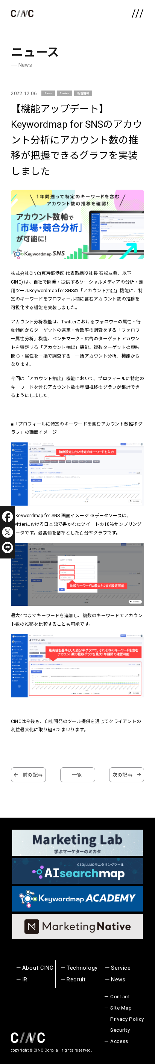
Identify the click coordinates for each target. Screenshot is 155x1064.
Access (119, 1041)
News (118, 980)
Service (64, 93)
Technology (82, 968)
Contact (120, 996)
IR (24, 980)
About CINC (37, 968)
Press (48, 93)
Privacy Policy (127, 1019)
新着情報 (83, 93)
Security (120, 1030)
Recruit (76, 980)
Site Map (121, 1008)
